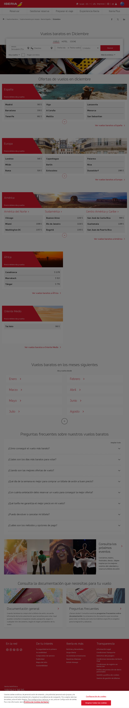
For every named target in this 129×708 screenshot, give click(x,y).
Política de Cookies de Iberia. (36, 702)
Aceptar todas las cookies (96, 703)
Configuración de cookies (96, 696)
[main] (64, 699)
